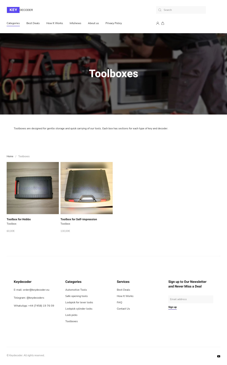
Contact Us (123, 309)
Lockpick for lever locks (79, 302)
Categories (13, 23)
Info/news (75, 23)
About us (93, 23)
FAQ (119, 302)
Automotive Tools (76, 290)
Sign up (172, 307)
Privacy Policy (114, 23)
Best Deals (33, 23)
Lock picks (71, 315)
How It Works (54, 23)
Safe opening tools (76, 296)
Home (10, 156)
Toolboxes (71, 321)
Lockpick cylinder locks (78, 309)
